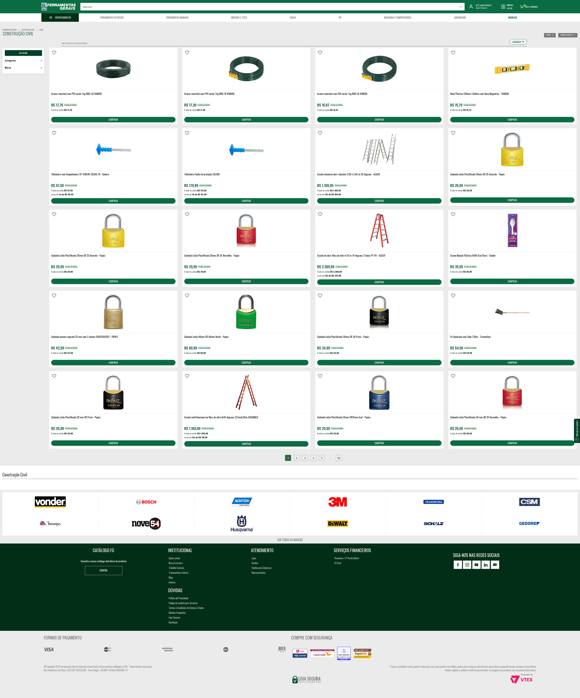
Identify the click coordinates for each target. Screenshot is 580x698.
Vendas (255, 563)
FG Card (337, 563)
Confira (104, 570)
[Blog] (495, 565)
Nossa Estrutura (176, 563)
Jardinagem (460, 17)
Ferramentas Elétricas (112, 17)
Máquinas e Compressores (397, 17)
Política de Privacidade (178, 598)
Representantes (259, 572)
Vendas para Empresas (262, 568)
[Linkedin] (486, 565)
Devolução (173, 622)
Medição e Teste (239, 17)
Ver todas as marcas (290, 539)
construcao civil (28, 30)
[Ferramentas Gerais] (58, 11)
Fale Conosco (174, 617)
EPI (340, 17)
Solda (293, 17)
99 (339, 458)
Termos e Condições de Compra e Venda (186, 608)
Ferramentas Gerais (9, 30)
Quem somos (174, 558)
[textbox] (272, 6)
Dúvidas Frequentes (177, 612)
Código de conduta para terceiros (183, 603)
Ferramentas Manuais (177, 17)
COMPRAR (113, 119)
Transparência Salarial (178, 572)
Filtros (23, 53)
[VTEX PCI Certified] (300, 650)
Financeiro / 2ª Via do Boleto (346, 558)
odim (41, 30)
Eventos (172, 582)
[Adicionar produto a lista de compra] (54, 52)
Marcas (512, 17)
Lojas (254, 558)
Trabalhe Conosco (176, 568)
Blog (171, 577)
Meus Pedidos (481, 8)
